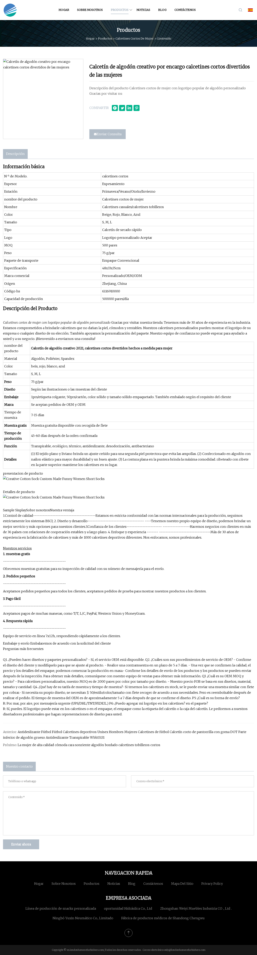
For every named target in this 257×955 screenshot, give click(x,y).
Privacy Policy (212, 884)
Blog (162, 10)
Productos (119, 10)
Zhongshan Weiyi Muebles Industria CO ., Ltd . (196, 908)
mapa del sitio (182, 884)
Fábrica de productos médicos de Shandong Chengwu (163, 918)
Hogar (64, 10)
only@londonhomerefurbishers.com (184, 949)
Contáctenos (185, 10)
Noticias (143, 10)
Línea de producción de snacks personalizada (60, 908)
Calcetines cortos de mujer (134, 38)
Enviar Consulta (109, 134)
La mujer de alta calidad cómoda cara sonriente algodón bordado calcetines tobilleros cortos (89, 745)
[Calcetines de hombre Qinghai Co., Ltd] (10, 10)
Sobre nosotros (90, 10)
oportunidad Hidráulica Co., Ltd (128, 908)
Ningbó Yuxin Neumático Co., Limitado (83, 918)
